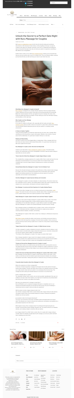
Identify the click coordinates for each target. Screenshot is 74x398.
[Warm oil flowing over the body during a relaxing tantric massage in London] (55, 336)
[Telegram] (25, 3)
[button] (62, 24)
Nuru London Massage (20, 24)
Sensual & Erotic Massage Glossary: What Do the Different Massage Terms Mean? (36, 343)
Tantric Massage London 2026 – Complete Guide (55, 343)
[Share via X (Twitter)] (19, 319)
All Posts (11, 24)
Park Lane (57, 379)
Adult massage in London (44, 24)
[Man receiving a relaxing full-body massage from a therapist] (18, 336)
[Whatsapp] (25, 5)
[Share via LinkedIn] (21, 319)
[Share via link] (24, 319)
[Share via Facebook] (16, 319)
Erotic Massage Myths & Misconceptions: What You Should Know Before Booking (18, 343)
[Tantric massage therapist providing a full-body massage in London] (37, 336)
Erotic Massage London (31, 24)
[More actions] (57, 32)
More (52, 24)
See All (63, 329)
